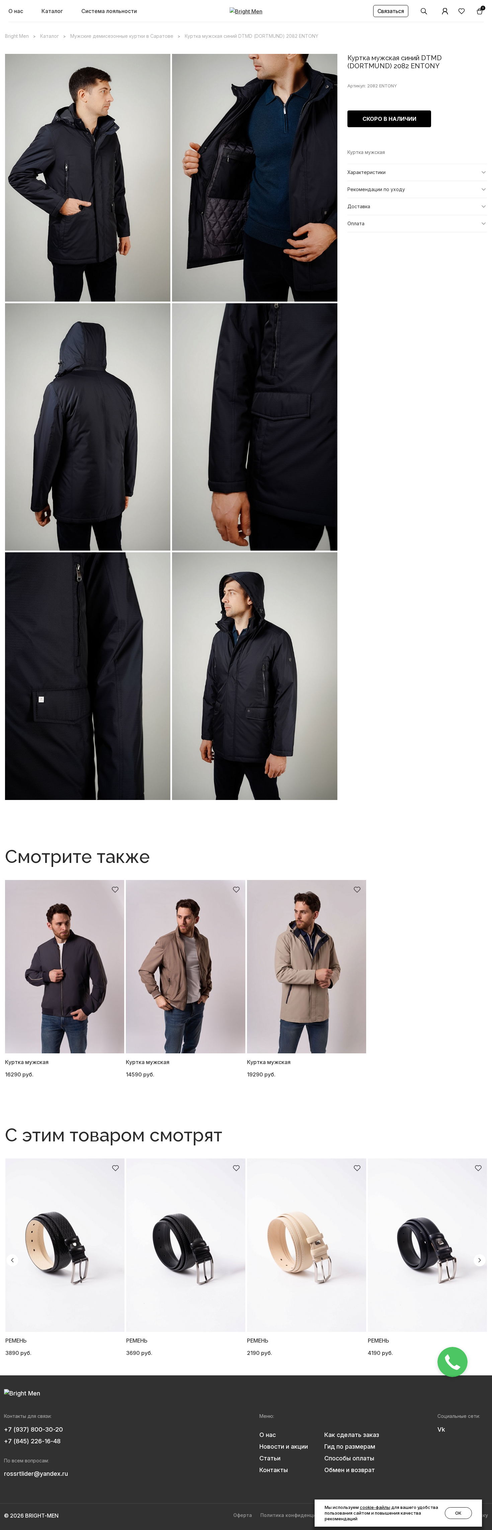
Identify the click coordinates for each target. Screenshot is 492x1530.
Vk (441, 1429)
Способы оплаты (349, 1458)
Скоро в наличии (389, 118)
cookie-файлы (375, 1507)
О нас (15, 11)
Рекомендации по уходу (376, 189)
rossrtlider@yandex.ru (36, 1473)
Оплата (355, 223)
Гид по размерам (349, 1446)
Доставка (358, 206)
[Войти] (445, 11)
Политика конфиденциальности (299, 1515)
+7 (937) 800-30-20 (33, 1429)
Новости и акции (283, 1446)
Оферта (242, 1515)
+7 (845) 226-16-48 (32, 1441)
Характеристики (366, 172)
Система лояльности (109, 11)
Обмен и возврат (349, 1469)
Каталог (52, 11)
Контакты (273, 1469)
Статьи (269, 1458)
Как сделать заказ (351, 1434)
